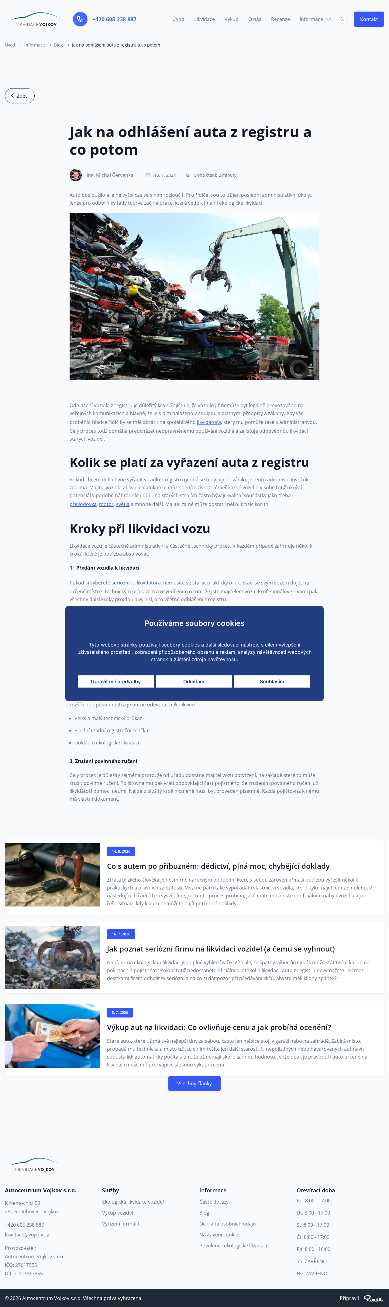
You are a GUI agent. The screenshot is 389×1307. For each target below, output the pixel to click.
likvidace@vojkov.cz (27, 1234)
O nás (254, 19)
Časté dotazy (214, 1201)
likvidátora (209, 422)
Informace (311, 19)
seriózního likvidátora (136, 582)
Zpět (22, 95)
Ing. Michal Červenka (110, 175)
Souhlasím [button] (272, 681)
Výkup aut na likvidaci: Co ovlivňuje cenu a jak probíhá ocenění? (219, 1027)
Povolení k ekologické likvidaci (233, 1245)
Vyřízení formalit (120, 1223)
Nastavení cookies (220, 1234)
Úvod (178, 19)
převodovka (83, 504)
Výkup (232, 19)
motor (106, 504)
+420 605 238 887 (114, 19)
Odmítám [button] (193, 681)
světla (122, 504)
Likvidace (204, 19)
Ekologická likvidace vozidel (133, 1201)
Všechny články (194, 1083)
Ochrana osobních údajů (227, 1223)
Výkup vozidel (117, 1212)
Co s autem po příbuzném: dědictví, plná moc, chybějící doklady (218, 866)
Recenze (280, 19)
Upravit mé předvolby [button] (116, 681)
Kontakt (369, 19)
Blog (204, 1212)
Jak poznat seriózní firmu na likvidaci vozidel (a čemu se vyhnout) (221, 949)
